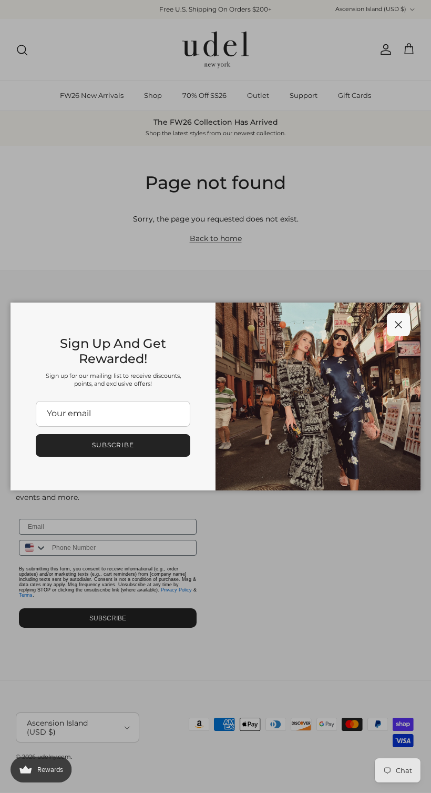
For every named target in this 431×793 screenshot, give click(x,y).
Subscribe (113, 445)
